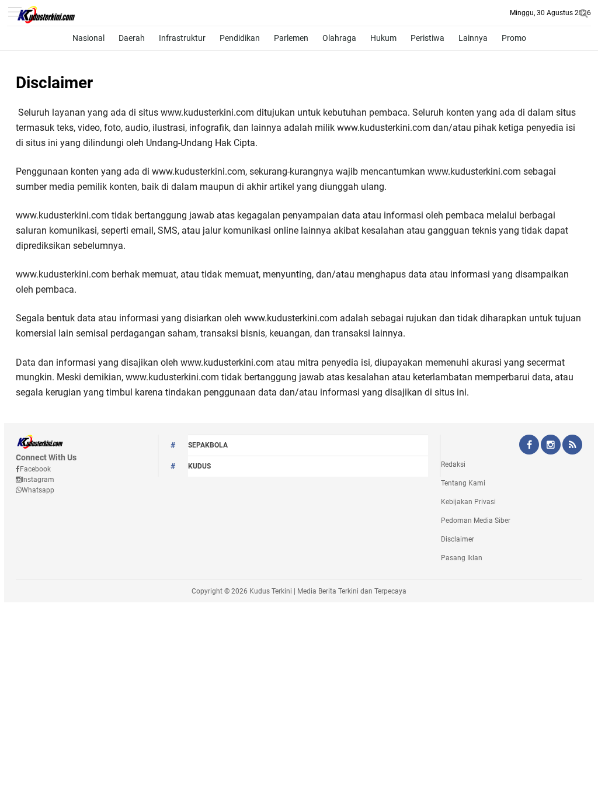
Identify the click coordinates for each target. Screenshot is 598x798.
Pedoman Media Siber (475, 520)
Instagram (38, 480)
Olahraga (339, 38)
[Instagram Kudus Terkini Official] (551, 446)
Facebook (35, 469)
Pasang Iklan (461, 558)
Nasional (88, 38)
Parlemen (291, 38)
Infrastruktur (182, 38)
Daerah (132, 38)
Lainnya (473, 38)
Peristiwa (427, 38)
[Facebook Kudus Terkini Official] (529, 446)
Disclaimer (54, 82)
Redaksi (453, 464)
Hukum (383, 38)
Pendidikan (240, 38)
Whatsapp (38, 490)
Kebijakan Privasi (468, 502)
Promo (514, 38)
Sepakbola (208, 445)
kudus (199, 466)
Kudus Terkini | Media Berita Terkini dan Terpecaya (327, 591)
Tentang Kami (463, 483)
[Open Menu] (14, 13)
